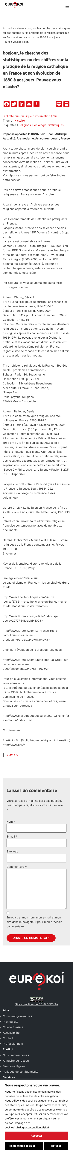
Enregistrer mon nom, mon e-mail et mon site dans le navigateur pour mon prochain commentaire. (34, 922)
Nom (11, 821)
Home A (12, 755)
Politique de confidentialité (32, 1127)
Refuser (56, 1145)
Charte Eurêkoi (13, 1027)
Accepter (36, 1135)
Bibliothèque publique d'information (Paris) (31, 116)
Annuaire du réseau (16, 1060)
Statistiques (56, 125)
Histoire (19, 28)
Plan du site (10, 1021)
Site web (12, 851)
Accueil (7, 28)
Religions (25, 125)
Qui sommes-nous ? (16, 1055)
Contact (8, 1038)
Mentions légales (14, 1066)
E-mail (12, 836)
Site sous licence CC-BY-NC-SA (36, 1004)
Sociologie (39, 125)
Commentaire (17, 866)
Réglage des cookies (22, 1145)
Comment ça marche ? (17, 1016)
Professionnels (13, 1043)
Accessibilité (11, 1032)
